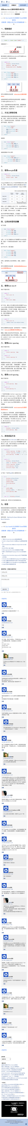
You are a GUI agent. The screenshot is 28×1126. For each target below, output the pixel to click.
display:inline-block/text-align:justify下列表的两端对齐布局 (14, 556)
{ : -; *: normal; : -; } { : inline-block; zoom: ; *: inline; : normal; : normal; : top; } (15, 459)
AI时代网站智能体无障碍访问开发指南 (10, 1079)
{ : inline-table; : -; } (11, 429)
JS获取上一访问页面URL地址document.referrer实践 (13, 1095)
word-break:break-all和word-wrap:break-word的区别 (14, 545)
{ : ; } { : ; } (10, 297)
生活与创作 (23, 5)
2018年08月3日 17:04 (8, 978)
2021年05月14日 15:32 (8, 725)
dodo (8, 993)
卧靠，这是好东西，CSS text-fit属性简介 (10, 1066)
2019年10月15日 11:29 (7, 742)
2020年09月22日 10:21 (7, 622)
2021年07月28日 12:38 (8, 874)
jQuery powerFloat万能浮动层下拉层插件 (10, 1089)
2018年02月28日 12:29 (7, 842)
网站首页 (4, 5)
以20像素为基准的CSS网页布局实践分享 (10, 1099)
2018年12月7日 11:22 (7, 797)
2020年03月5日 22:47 (8, 811)
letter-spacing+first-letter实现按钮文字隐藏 (12, 550)
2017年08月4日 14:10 (7, 1039)
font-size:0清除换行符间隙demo (13, 330)
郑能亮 (8, 825)
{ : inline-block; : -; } (11, 177)
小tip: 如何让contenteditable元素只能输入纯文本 (12, 1084)
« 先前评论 (4, 598)
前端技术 (13, 5)
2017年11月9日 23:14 (7, 960)
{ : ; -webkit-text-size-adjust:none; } (14, 322)
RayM (10, 473)
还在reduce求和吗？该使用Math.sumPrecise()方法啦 (13, 1068)
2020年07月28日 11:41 (7, 637)
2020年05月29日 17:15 (7, 676)
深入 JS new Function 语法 (7, 1094)
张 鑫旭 (10, 658)
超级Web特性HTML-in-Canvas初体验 (10, 1065)
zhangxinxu (19, 1120)
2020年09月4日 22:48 (8, 860)
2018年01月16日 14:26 (8, 941)
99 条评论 (17, 14)
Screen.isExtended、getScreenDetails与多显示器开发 (13, 1073)
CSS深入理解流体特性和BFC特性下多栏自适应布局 (14, 560)
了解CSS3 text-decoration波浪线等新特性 (12, 539)
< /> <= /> (14, 40)
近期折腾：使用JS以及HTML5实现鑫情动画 (12, 22)
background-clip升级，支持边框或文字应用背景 (12, 1069)
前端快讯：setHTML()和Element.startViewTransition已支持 (14, 1078)
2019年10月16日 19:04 (8, 758)
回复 (3, 613)
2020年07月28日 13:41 (8, 659)
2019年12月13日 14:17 (7, 710)
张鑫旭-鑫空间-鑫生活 (5, 2)
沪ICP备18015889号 (14, 1123)
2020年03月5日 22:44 (7, 693)
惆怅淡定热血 (11, 75)
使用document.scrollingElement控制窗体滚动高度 (12, 1092)
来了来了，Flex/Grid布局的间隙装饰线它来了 (11, 1071)
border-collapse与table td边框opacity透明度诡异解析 (14, 541)
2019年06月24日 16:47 (7, 775)
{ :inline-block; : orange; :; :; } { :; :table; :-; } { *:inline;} (14, 486)
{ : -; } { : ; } (11, 354)
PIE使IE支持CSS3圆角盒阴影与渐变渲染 (10, 1097)
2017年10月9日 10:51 (8, 1009)
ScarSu (8, 795)
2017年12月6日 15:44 (7, 924)
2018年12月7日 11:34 (8, 904)
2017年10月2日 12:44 (7, 994)
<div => (11, 145)
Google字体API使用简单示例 (9, 564)
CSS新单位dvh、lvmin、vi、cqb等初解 (10, 1076)
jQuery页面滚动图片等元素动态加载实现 (10, 1087)
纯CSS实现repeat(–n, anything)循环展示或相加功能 (13, 1074)
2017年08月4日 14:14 (7, 1024)
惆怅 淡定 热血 (11, 130)
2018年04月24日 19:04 (7, 827)
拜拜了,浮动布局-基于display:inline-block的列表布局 (14, 552)
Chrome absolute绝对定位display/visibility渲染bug (14, 559)
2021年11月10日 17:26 (7, 608)
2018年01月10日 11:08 (7, 889)
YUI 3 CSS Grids (12, 440)
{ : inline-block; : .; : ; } (13, 65)
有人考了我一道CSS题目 (8, 548)
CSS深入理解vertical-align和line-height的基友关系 (14, 562)
